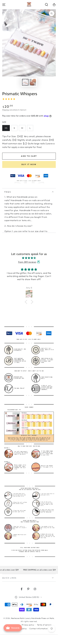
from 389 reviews (27, 262)
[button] (46, 4)
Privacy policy (28, 625)
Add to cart (29, 156)
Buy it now (29, 164)
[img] (29, 258)
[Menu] (4, 4)
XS (6, 128)
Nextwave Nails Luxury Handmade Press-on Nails (32, 618)
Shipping (5, 110)
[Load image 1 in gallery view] (25, 82)
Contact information (38, 628)
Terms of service (44, 625)
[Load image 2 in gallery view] (32, 82)
